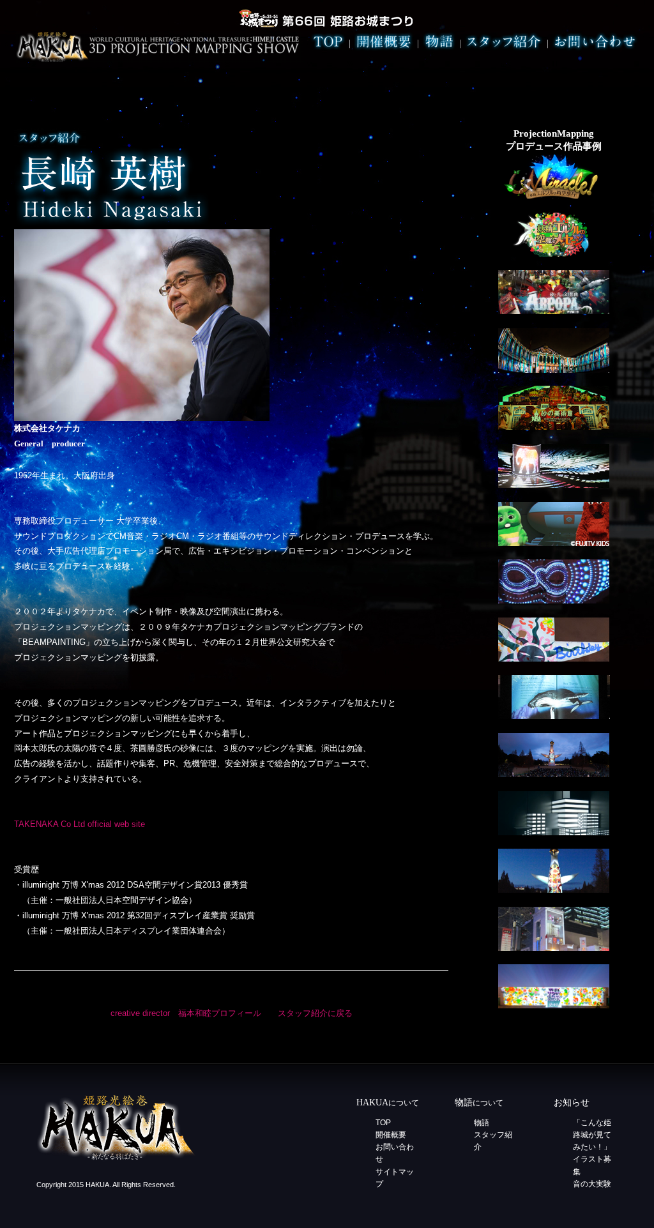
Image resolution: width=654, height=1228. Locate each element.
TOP (383, 1122)
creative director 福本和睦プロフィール (185, 1013)
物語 (481, 1122)
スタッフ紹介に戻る (315, 1013)
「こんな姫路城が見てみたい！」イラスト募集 (592, 1147)
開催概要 (391, 1134)
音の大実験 (592, 1183)
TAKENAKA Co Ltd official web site (79, 824)
